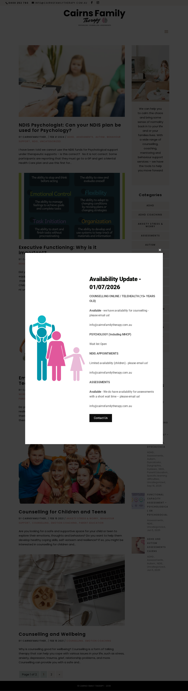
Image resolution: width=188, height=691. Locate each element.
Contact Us (101, 418)
